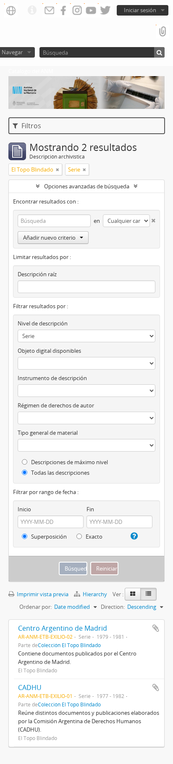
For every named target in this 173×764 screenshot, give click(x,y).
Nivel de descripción (43, 323)
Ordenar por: (35, 607)
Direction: (113, 607)
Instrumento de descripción (52, 378)
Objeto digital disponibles (49, 350)
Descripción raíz (37, 274)
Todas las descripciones (59, 472)
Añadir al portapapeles (156, 628)
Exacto (93, 536)
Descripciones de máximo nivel (69, 462)
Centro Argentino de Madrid (62, 628)
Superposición (48, 536)
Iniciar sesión (140, 10)
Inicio (24, 509)
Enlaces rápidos (31, 10)
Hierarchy (94, 594)
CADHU (30, 687)
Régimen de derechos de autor (56, 405)
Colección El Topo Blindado (69, 645)
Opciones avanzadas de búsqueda (86, 186)
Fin (90, 509)
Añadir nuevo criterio (49, 237)
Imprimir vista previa (42, 594)
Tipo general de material (48, 432)
